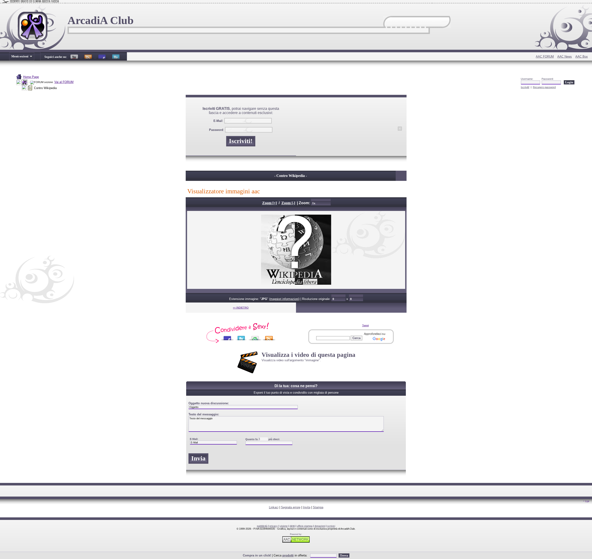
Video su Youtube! (74, 55)
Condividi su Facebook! (227, 337)
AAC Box (581, 56)
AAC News (564, 56)
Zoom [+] (269, 203)
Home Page (31, 77)
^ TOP (586, 501)
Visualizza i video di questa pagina (308, 354)
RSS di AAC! (88, 55)
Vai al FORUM (64, 82)
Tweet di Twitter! (116, 55)
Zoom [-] (288, 203)
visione (284, 526)
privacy (273, 526)
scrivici (331, 526)
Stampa (318, 507)
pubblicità (262, 526)
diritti (292, 526)
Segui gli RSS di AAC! (269, 337)
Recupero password (544, 87)
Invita (306, 507)
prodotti (288, 555)
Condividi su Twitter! (241, 337)
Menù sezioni (20, 56)
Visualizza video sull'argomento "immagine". (291, 360)
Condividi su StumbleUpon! (255, 337)
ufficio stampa (304, 526)
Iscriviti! (525, 87)
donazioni (319, 526)
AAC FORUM (545, 56)
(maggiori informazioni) (284, 299)
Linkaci (273, 507)
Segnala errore (290, 507)
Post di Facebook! (102, 55)
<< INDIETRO (241, 307)
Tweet (365, 325)
